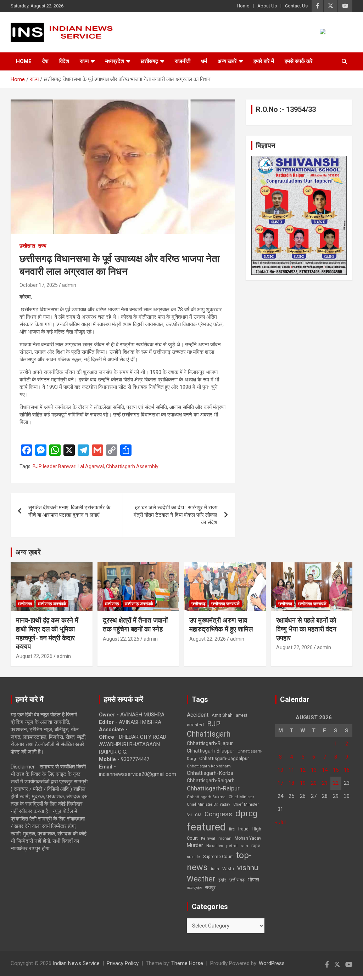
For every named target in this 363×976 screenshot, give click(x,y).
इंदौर (222, 880)
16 (347, 770)
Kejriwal (208, 838)
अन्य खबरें (227, 61)
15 (336, 770)
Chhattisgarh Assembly (132, 466)
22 (336, 783)
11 (291, 770)
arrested (195, 724)
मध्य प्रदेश (194, 888)
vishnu (247, 867)
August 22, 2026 (34, 656)
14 (325, 770)
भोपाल (253, 879)
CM (198, 814)
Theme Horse (187, 963)
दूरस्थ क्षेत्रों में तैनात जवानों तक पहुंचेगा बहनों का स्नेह (135, 624)
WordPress (272, 963)
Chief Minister (241, 797)
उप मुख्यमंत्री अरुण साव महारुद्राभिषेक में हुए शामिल (221, 624)
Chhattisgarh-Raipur (213, 788)
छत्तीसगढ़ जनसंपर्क (52, 603)
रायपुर (210, 887)
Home (243, 5)
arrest (241, 715)
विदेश (64, 61)
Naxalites (214, 845)
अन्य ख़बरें (28, 552)
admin (69, 285)
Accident (197, 714)
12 (303, 770)
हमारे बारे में (263, 61)
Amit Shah (222, 715)
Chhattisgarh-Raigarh (211, 780)
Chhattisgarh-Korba (210, 773)
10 (280, 770)
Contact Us (296, 5)
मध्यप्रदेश (114, 61)
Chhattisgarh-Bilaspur (210, 751)
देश (45, 61)
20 (314, 783)
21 (325, 783)
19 (303, 783)
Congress (218, 814)
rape (255, 845)
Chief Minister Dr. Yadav (208, 804)
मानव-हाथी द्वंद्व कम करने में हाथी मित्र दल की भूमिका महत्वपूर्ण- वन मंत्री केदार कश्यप (47, 633)
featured (206, 827)
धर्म (204, 61)
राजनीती (182, 61)
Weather (201, 878)
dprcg (246, 813)
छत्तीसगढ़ (149, 61)
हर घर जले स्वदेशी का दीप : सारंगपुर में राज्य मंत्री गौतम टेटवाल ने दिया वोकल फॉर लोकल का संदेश (175, 515)
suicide (193, 857)
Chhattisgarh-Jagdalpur (224, 758)
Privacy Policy (123, 963)
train (215, 869)
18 (291, 783)
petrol (232, 846)
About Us (267, 5)
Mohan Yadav (248, 838)
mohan (224, 838)
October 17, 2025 (38, 285)
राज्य (84, 61)
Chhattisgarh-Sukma (206, 797)
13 (314, 770)
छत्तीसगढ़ (237, 880)
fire (232, 829)
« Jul (280, 822)
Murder (195, 845)
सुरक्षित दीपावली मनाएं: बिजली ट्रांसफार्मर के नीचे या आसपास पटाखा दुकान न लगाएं (69, 511)
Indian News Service (76, 963)
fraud (243, 829)
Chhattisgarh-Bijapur (210, 743)
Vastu (228, 868)
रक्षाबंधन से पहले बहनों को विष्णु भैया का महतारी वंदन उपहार (306, 629)
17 (280, 783)
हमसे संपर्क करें (299, 61)
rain (244, 845)
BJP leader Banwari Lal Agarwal (68, 466)
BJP (213, 724)
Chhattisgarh (208, 734)
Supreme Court (218, 856)
